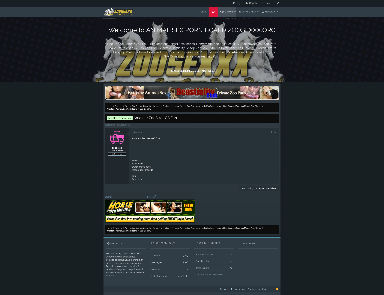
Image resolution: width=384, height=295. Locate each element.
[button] (235, 12)
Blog (204, 11)
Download (137, 179)
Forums (228, 11)
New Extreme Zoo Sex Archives (193, 71)
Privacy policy (254, 289)
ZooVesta (183, 276)
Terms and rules (238, 289)
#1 (275, 132)
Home (213, 12)
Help (264, 289)
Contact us (224, 289)
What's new (249, 11)
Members (270, 11)
